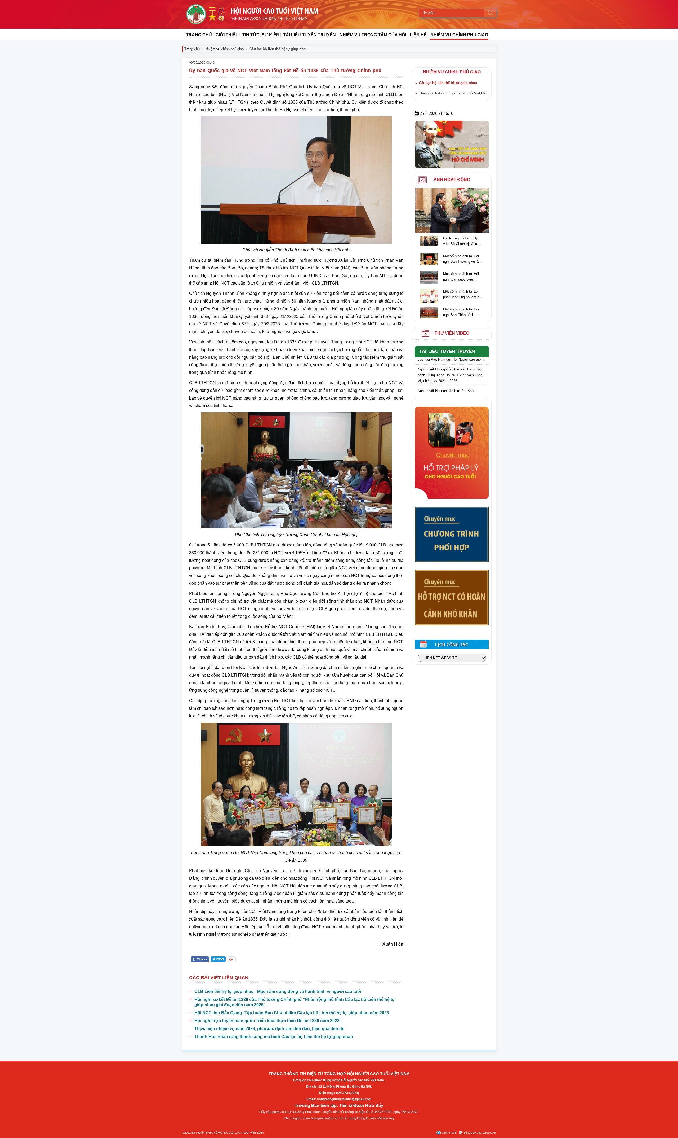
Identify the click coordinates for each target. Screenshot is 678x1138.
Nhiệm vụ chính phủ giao (225, 49)
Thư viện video (452, 333)
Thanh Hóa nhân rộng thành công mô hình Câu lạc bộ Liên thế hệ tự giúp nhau (273, 1036)
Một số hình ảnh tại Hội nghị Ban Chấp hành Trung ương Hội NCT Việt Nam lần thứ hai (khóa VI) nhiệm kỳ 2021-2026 (463, 312)
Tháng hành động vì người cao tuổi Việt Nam (453, 93)
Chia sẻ (201, 959)
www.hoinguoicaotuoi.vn (320, 1118)
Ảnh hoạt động (452, 179)
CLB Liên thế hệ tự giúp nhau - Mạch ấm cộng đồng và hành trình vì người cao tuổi (277, 991)
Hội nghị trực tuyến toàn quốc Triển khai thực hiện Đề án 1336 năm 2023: (267, 1020)
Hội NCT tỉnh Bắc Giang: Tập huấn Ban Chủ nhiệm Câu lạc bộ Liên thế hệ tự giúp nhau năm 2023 (291, 1012)
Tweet (220, 959)
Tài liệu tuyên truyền (447, 351)
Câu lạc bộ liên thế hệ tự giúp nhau (448, 83)
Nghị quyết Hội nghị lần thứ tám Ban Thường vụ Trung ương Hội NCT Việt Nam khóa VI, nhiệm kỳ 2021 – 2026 (451, 387)
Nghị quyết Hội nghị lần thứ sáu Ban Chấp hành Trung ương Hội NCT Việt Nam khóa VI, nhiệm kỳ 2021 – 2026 (450, 366)
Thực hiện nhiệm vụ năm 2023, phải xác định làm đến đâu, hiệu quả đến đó (269, 1028)
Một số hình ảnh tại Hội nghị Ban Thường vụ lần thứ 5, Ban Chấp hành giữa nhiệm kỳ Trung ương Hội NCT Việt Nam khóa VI (462, 259)
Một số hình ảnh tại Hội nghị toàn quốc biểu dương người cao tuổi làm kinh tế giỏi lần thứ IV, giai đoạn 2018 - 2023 (462, 277)
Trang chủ (192, 49)
